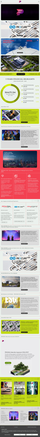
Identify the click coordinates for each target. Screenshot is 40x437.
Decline (32, 434)
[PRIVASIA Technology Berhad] (20, 1)
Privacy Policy (6, 432)
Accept (20, 434)
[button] (39, 2)
